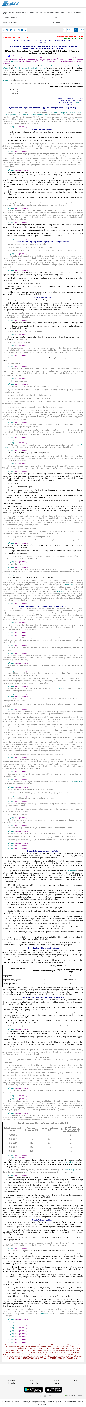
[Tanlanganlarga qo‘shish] (3, 30)
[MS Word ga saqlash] (22, 30)
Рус (68, 29)
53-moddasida (43, 1314)
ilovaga (5, 80)
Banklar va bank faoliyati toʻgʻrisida (30, 68)
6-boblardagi (69, 1170)
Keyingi (11, 127)
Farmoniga (70, 585)
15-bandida (57, 689)
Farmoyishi (62, 591)
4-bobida (72, 871)
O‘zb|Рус (81, 29)
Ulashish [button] (57, 22)
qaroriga (15, 62)
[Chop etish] (25, 30)
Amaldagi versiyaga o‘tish (73, 38)
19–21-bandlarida (76, 782)
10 (77, 445)
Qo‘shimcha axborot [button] (10, 22)
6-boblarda (71, 1162)
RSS (76, 1380)
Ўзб (72, 29)
